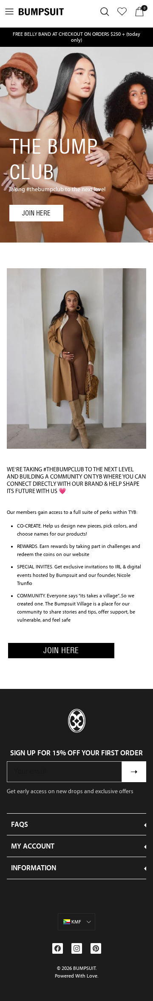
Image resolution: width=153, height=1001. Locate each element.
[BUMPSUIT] (41, 12)
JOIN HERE (36, 213)
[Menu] (9, 11)
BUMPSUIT (84, 968)
